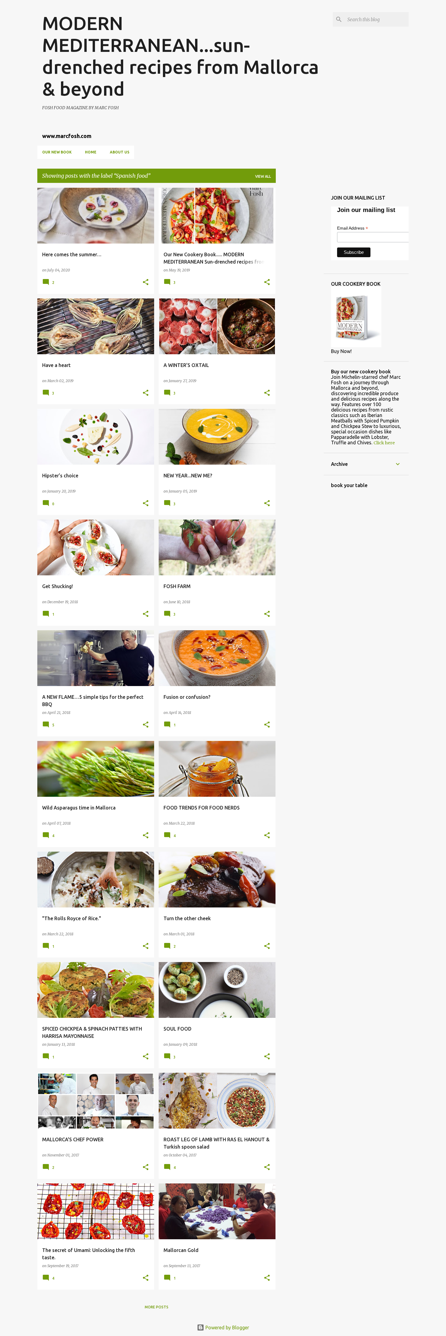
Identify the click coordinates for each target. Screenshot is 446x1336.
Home (90, 152)
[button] (145, 282)
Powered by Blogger (226, 1327)
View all (263, 176)
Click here (384, 443)
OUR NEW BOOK (57, 152)
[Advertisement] (299, 279)
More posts (156, 1307)
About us (119, 152)
